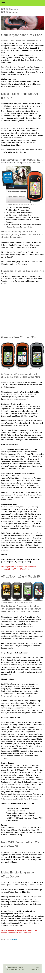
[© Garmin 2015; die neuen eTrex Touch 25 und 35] (22, 591)
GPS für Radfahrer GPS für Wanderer (9, 10)
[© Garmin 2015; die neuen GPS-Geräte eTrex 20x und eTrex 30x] (22, 355)
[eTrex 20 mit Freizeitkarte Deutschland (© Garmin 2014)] (22, 184)
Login (37, 967)
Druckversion (13, 967)
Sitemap (21, 967)
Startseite (13, 939)
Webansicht (35, 969)
